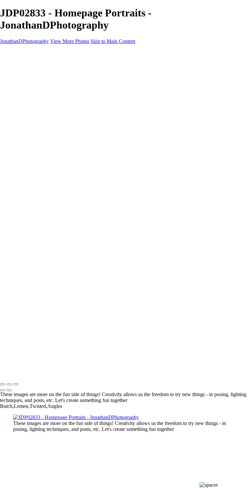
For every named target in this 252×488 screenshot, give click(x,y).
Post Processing (44, 151)
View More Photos (69, 41)
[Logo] (30, 52)
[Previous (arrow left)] (2, 390)
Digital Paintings (45, 89)
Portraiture (39, 107)
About (20, 157)
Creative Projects (46, 82)
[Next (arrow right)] (9, 390)
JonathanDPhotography (24, 41)
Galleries (23, 70)
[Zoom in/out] (15, 384)
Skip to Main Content (113, 41)
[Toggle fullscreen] (9, 384)
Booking (22, 163)
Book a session (126, 264)
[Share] (15, 170)
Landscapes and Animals (54, 126)
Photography (41, 145)
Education (24, 132)
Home (20, 64)
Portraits (49, 120)
